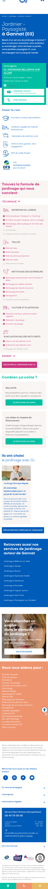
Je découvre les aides (24, 441)
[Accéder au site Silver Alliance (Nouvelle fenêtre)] (40, 858)
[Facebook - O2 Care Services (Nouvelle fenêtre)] (5, 777)
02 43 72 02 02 (8, 757)
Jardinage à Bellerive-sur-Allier (17, 561)
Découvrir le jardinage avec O (19, 365)
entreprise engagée (21, 165)
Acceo (29, 836)
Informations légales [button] (12, 801)
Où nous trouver (10, 846)
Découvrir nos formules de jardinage (22, 530)
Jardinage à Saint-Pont (14, 595)
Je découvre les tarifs (24, 402)
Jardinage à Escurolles (13, 586)
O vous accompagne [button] (12, 787)
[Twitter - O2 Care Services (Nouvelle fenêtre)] (23, 777)
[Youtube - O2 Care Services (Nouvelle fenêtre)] (32, 777)
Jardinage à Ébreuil (12, 571)
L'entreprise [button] (7, 794)
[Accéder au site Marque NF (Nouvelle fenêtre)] (7, 858)
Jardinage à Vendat (12, 566)
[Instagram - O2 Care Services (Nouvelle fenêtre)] (14, 777)
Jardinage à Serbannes (14, 581)
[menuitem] (8, 886)
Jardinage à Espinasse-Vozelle (17, 576)
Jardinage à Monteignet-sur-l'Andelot (20, 600)
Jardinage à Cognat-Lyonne (16, 590)
